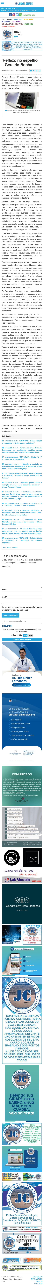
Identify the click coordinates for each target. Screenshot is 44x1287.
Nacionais (28, 24)
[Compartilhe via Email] (39, 70)
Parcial (30, 635)
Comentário (6, 566)
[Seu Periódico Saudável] (24, 3)
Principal (18, 19)
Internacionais (8, 26)
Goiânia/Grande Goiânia (12, 24)
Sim (14, 635)
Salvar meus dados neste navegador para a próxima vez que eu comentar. (22, 608)
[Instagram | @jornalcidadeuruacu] (13, 14)
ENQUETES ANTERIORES (22, 639)
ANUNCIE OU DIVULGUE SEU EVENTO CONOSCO (36, 1280)
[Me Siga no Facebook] (15, 37)
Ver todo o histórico (11, 547)
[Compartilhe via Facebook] (30, 70)
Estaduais (16, 22)
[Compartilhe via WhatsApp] (36, 70)
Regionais (6, 22)
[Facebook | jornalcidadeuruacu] (10, 14)
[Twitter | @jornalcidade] (17, 14)
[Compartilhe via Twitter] (33, 70)
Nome (4, 589)
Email (4, 597)
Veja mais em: (7, 19)
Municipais (28, 19)
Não (20, 635)
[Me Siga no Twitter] (17, 37)
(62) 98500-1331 (29, 15)
